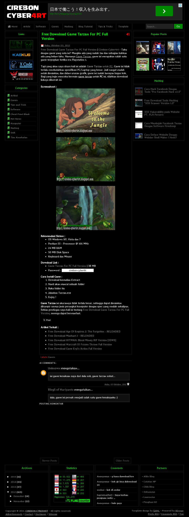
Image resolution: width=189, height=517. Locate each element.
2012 (13, 492)
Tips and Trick (18, 104)
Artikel (14, 95)
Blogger (180, 510)
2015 (13, 476)
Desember (18, 496)
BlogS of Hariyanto (60, 389)
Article (26, 26)
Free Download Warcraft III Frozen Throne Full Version (80, 344)
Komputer (16, 123)
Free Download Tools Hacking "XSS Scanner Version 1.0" (161, 102)
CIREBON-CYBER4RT (36, 510)
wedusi (100, 489)
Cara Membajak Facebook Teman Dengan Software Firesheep (163, 124)
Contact (29, 514)
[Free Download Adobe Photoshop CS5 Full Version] (174, 53)
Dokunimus (149, 491)
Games (55, 26)
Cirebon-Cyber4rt (109, 49)
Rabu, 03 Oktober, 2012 (116, 384)
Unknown (54, 368)
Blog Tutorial (85, 26)
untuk (100, 66)
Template (123, 26)
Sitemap (53, 514)
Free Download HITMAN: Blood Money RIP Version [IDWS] (82, 340)
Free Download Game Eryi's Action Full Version (75, 348)
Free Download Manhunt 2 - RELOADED (71, 335)
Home (14, 26)
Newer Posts (49, 460)
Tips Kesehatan (19, 137)
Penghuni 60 (150, 502)
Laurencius (149, 497)
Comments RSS (169, 514)
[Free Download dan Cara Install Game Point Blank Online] (158, 53)
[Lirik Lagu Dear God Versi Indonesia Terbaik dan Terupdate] (174, 70)
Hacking (68, 26)
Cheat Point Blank (20, 114)
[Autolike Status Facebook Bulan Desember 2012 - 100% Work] (158, 70)
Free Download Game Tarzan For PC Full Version (69, 49)
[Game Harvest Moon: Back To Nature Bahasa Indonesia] (142, 70)
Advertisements (14, 514)
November (19, 501)
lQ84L (156, 510)
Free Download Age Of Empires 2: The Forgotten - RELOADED (84, 331)
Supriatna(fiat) (104, 495)
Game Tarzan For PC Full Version (67, 265)
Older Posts (122, 460)
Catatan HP (150, 481)
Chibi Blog (149, 486)
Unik (13, 132)
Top (181, 514)
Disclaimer (40, 514)
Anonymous (103, 476)
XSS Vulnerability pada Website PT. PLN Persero (162, 113)
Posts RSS (153, 514)
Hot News (16, 118)
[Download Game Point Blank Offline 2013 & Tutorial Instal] (142, 53)
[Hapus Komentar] (128, 384)
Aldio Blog (149, 476)
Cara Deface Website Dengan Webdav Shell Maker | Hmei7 (160, 136)
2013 (13, 486)
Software (41, 26)
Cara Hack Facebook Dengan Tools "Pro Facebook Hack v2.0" (162, 90)
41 (128, 34)
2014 (13, 482)
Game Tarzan (83, 56)
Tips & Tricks (105, 26)
